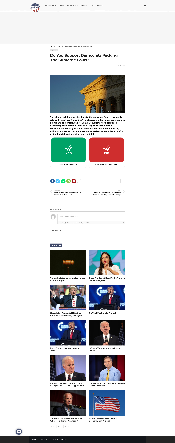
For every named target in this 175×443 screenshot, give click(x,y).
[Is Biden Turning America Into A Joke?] (107, 332)
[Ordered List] (70, 223)
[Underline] (65, 223)
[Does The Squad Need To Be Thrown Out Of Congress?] (107, 262)
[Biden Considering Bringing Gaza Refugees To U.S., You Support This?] (68, 368)
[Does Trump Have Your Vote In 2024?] (68, 332)
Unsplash (121, 111)
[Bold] (59, 223)
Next (60, 426)
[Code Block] (79, 223)
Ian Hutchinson (112, 111)
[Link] (82, 223)
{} (84, 222)
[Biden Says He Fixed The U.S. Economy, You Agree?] (107, 403)
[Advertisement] (87, 28)
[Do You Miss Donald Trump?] (107, 297)
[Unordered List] (73, 223)
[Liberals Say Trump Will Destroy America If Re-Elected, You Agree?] (68, 297)
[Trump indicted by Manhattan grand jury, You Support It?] (68, 262)
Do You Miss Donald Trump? (102, 313)
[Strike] (68, 223)
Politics (54, 50)
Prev (53, 426)
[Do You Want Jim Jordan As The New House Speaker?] (107, 368)
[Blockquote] (76, 223)
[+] (87, 222)
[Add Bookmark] (122, 181)
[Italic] (62, 223)
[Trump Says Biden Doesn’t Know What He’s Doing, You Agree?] (68, 403)
